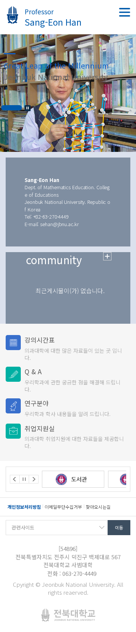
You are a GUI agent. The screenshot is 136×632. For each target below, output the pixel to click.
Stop (28, 108)
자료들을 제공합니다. (74, 437)
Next (34, 479)
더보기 (107, 256)
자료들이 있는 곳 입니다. (73, 348)
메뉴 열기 (124, 12)
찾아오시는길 (98, 506)
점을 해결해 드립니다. (73, 380)
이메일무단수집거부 (63, 506)
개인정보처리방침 (24, 506)
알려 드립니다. (68, 408)
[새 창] (58, 479)
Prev (15, 479)
